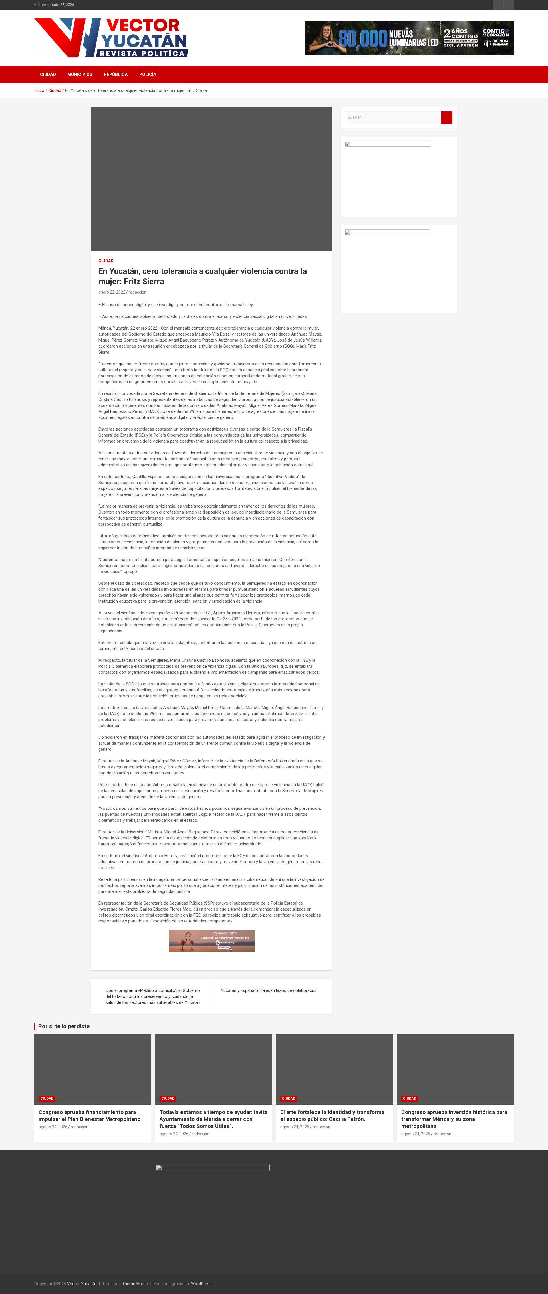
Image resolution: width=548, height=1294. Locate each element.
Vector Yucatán (81, 1283)
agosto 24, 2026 (53, 1127)
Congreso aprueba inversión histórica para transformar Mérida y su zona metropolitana (454, 1119)
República (116, 74)
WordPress (201, 1283)
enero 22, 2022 (111, 292)
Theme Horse (135, 1283)
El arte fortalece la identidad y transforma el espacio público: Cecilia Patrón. (332, 1116)
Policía (147, 74)
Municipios (79, 74)
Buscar (446, 117)
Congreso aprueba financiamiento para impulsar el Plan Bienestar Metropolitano (89, 1116)
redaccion (137, 292)
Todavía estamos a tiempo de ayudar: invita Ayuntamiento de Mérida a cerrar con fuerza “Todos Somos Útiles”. (213, 1119)
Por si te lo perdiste (64, 1026)
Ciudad (48, 74)
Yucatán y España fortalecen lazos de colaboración (269, 990)
